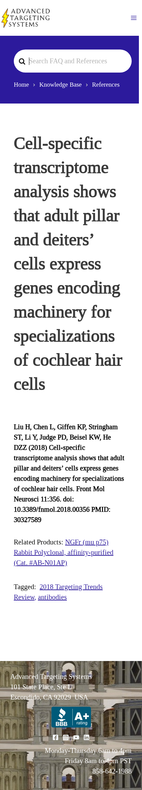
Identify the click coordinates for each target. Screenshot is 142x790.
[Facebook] (55, 737)
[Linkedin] (86, 737)
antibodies (52, 597)
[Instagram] (66, 737)
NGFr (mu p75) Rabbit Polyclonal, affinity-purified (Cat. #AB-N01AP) (63, 552)
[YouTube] (76, 737)
